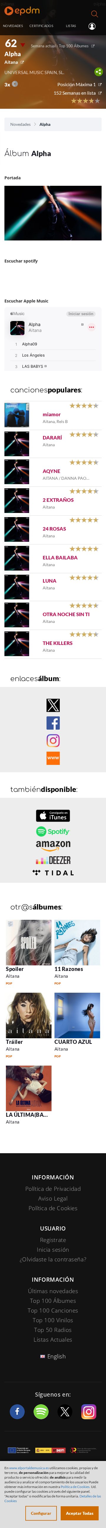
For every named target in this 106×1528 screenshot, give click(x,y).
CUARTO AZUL (73, 1042)
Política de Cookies (53, 1208)
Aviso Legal (52, 1198)
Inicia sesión (94, 26)
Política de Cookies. (75, 1486)
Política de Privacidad (53, 1189)
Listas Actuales (53, 1339)
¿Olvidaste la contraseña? (53, 1259)
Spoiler (15, 969)
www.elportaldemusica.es (29, 1468)
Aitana (11, 62)
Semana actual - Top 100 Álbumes (60, 46)
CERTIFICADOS (41, 26)
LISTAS (71, 26)
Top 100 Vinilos (53, 1320)
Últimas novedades (53, 1291)
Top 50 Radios (53, 1330)
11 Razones (68, 969)
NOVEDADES (13, 26)
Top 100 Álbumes (53, 1301)
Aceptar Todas (79, 1513)
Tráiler (14, 1042)
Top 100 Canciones (53, 1310)
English (56, 1356)
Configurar (41, 1513)
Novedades (20, 124)
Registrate (53, 1240)
